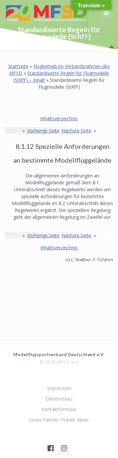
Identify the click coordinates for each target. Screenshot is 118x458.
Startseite (18, 66)
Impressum (59, 388)
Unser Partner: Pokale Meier (59, 420)
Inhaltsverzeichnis (59, 118)
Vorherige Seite (40, 130)
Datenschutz (59, 399)
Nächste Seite (79, 130)
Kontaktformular (59, 409)
